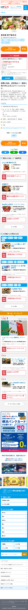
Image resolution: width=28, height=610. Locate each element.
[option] (14, 23)
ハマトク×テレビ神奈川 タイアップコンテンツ (12, 564)
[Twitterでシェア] (5, 152)
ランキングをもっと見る (14, 404)
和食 (3, 42)
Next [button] (26, 23)
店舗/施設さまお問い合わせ (7, 580)
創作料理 (7, 42)
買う (15, 262)
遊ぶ (3, 516)
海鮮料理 (22, 40)
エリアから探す (6, 504)
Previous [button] (1, 23)
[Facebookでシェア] (23, 152)
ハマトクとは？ (4, 561)
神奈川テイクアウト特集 (7, 584)
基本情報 (7, 78)
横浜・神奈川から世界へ (7, 568)
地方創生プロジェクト (6, 572)
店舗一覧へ (3, 12)
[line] (14, 152)
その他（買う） (21, 262)
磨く (3, 524)
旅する (3, 520)
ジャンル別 (5, 548)
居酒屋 (3, 240)
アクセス (20, 78)
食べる (17, 40)
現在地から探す (6, 500)
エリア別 (17, 544)
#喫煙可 (14, 135)
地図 (24, 49)
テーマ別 (17, 548)
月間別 (3, 544)
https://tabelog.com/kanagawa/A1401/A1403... (14, 128)
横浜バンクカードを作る (7, 587)
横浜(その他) (11, 40)
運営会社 (13, 602)
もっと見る (14, 226)
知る (3, 532)
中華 (19, 285)
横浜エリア (4, 40)
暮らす (3, 536)
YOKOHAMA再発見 (5, 576)
